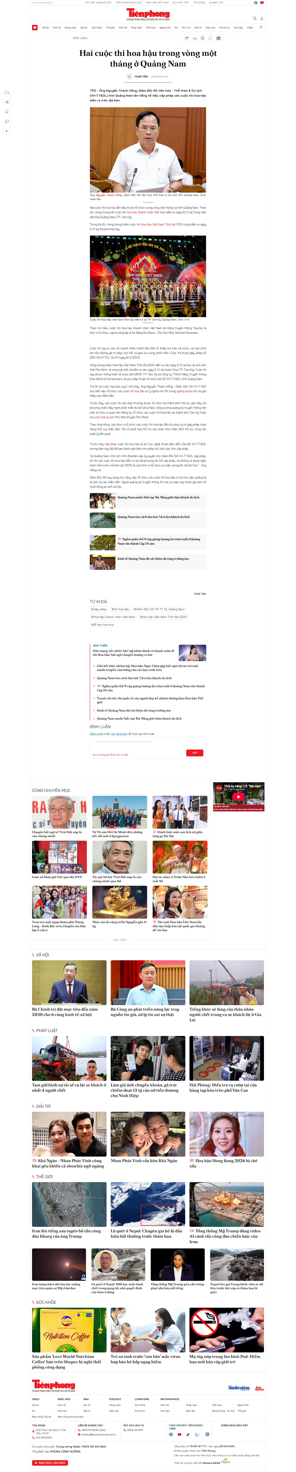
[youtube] (262, 2)
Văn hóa (186, 27)
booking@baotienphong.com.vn (99, 1434)
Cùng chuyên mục (51, 790)
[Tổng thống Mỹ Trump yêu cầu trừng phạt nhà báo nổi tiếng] (178, 1264)
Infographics (170, 1399)
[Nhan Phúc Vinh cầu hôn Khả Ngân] (148, 1134)
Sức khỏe (97, 27)
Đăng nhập (96, 733)
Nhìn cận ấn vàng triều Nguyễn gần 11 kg (119, 924)
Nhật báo (64, 1399)
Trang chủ (35, 27)
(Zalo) (103, 1430)
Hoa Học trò (181, 2)
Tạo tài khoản (119, 733)
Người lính (165, 27)
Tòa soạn (199, 2)
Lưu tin (7, 111)
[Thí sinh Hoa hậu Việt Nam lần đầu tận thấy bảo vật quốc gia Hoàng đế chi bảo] (180, 902)
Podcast (115, 1399)
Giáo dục (210, 27)
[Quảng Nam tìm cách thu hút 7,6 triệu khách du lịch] (102, 520)
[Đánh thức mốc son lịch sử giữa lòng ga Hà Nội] (180, 812)
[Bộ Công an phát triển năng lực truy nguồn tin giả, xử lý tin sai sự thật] (148, 982)
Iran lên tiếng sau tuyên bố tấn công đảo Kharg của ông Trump (66, 1233)
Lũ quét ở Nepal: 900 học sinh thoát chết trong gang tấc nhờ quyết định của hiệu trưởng (117, 1288)
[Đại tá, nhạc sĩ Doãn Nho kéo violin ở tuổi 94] (180, 857)
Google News (218, 38)
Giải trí (198, 27)
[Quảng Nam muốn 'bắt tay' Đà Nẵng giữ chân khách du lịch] (102, 500)
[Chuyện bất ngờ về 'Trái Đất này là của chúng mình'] (59, 812)
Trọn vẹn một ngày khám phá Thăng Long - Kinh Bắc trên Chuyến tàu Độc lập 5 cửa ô (59, 926)
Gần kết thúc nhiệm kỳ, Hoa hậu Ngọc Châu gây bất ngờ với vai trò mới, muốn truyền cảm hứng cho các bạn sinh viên (148, 668)
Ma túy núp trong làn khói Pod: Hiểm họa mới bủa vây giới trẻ (224, 1359)
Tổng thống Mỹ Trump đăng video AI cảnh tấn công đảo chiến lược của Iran (225, 1236)
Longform (142, 1399)
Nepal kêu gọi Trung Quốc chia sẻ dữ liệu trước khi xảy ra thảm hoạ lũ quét (236, 1288)
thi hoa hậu (137, 391)
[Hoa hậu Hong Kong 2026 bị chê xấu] (226, 1134)
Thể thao (151, 27)
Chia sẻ (7, 102)
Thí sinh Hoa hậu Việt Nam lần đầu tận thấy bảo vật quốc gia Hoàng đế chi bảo (179, 926)
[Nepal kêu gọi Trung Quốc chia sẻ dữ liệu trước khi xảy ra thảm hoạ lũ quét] (237, 1264)
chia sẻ (186, 38)
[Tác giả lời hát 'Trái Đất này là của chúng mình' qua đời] (119, 857)
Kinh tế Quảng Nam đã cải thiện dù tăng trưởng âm (153, 559)
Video (250, 27)
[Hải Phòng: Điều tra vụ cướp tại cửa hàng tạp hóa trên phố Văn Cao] (226, 1058)
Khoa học (224, 27)
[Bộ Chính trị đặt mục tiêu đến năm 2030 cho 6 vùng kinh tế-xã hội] (69, 982)
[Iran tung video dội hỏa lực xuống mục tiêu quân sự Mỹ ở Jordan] (59, 1264)
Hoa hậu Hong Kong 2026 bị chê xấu (223, 1163)
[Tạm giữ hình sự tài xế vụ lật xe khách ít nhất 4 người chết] (69, 1058)
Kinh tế (57, 27)
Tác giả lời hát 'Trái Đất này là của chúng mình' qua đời (116, 879)
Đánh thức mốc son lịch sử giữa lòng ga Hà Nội (177, 834)
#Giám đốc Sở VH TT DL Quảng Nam (159, 609)
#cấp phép (99, 609)
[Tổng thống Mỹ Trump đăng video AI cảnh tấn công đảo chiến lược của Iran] (226, 1204)
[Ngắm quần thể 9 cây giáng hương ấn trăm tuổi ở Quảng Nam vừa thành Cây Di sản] (102, 542)
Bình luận (7, 121)
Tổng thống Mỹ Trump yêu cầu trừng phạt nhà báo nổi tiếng (177, 1286)
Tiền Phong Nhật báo (128, 2)
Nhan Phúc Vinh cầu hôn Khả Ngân (144, 1160)
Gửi (195, 752)
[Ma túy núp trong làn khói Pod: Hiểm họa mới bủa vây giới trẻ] (226, 1330)
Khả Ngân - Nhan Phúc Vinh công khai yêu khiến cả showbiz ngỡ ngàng (68, 1163)
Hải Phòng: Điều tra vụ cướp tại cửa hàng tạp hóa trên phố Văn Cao (223, 1087)
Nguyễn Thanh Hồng (109, 195)
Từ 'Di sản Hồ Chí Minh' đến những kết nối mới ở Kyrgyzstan (117, 834)
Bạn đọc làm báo (52, 1462)
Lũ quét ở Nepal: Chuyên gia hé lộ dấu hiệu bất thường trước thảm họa (146, 1233)
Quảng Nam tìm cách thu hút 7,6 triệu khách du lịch (154, 517)
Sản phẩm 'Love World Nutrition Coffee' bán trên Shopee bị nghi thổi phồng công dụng (66, 1362)
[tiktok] (190, 1435)
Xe (176, 27)
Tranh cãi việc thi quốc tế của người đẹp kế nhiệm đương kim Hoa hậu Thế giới (150, 700)
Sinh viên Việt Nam (157, 2)
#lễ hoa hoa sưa (102, 625)
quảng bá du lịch (187, 391)
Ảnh (86, 1399)
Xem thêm (261, 27)
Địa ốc (84, 27)
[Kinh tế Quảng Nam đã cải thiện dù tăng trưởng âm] (102, 562)
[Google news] (209, 1435)
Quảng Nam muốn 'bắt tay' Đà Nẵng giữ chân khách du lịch (158, 497)
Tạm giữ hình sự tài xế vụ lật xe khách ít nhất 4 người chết (69, 1087)
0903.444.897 (135, 1430)
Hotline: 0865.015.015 (98, 2)
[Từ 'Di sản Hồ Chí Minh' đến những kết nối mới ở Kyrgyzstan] (119, 812)
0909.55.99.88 (90, 1430)
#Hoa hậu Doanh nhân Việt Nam (113, 617)
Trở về (7, 131)
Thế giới (110, 27)
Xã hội (45, 27)
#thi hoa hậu (120, 609)
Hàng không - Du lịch (223, 1410)
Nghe (7, 92)
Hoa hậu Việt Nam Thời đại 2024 (162, 224)
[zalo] (199, 1435)
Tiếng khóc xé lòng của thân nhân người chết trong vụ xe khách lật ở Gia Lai (225, 1014)
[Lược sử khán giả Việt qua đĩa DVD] (59, 857)
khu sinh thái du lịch (102, 417)
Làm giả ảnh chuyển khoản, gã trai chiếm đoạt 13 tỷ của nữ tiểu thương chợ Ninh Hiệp (144, 1090)
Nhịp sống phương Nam (70, 1416)
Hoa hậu (238, 27)
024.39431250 (44, 1437)
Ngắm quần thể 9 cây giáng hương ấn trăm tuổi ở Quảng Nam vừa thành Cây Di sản (159, 541)
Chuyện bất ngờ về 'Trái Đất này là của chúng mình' (57, 834)
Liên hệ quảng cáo (90, 1425)
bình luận (210, 38)
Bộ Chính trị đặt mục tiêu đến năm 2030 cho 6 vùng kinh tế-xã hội (65, 1012)
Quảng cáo (216, 2)
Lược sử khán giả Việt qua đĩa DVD (57, 877)
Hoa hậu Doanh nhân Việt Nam (146, 212)
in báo (202, 38)
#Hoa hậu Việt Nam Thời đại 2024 (163, 617)
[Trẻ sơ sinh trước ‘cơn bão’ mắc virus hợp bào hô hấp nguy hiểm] (148, 1330)
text (194, 38)
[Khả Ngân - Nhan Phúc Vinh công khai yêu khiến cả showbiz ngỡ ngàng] (69, 1134)
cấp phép (110, 444)
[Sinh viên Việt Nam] (239, 1389)
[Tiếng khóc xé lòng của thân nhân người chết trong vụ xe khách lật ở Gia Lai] (226, 982)
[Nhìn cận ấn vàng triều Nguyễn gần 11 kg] (119, 902)
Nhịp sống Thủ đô (41, 1416)
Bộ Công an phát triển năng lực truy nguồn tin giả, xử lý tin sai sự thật (145, 1012)
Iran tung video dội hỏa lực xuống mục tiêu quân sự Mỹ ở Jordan (56, 1286)
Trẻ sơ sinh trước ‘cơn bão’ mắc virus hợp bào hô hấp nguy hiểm (145, 1359)
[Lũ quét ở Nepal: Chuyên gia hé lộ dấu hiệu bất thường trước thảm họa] (148, 1204)
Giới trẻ (123, 27)
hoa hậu (111, 207)
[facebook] (256, 2)
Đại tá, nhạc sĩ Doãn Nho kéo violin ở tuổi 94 (179, 879)
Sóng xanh (70, 27)
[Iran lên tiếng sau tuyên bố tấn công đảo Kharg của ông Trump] (69, 1204)
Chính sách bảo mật (234, 1425)
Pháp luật (136, 27)
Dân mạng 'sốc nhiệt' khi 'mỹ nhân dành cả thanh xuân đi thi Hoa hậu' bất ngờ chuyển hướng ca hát (133, 653)
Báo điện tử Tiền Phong (148, 14)
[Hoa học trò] (259, 1389)
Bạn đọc (190, 1410)
